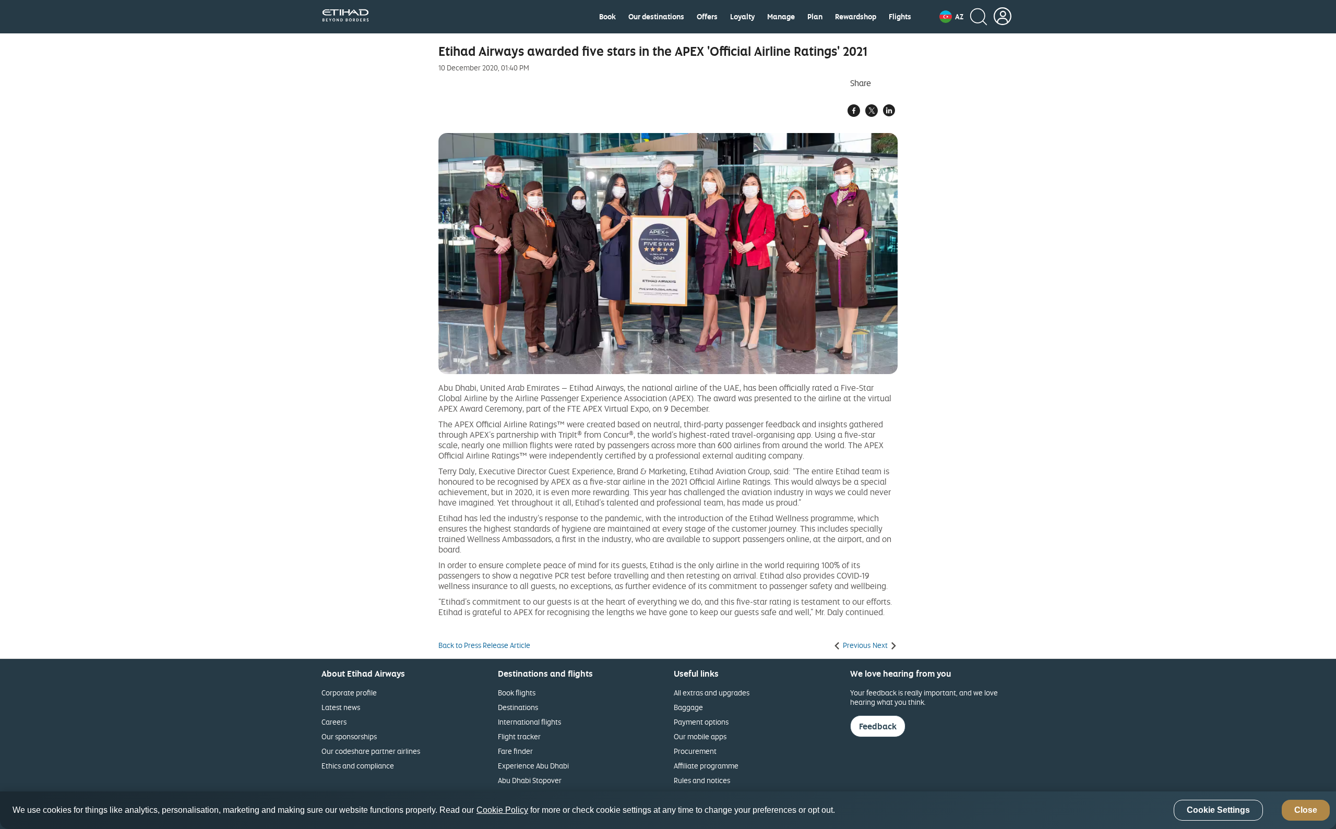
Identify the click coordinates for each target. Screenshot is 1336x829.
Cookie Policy (502, 810)
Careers (334, 722)
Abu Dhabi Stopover (530, 780)
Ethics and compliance (357, 766)
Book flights (516, 693)
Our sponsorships (349, 736)
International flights (529, 722)
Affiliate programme (706, 766)
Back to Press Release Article (484, 645)
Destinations (518, 707)
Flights (900, 16)
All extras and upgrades (711, 693)
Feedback (878, 726)
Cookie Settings (1218, 810)
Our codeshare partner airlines (370, 751)
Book (607, 16)
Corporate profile (349, 693)
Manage (781, 16)
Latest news (340, 707)
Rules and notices (702, 780)
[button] (951, 16)
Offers (707, 16)
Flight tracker (519, 736)
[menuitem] (607, 16)
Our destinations (656, 16)
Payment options (701, 722)
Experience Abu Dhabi (533, 766)
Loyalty (742, 16)
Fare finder (515, 751)
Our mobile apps (700, 736)
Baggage (688, 707)
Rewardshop (855, 16)
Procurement (695, 751)
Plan (814, 16)
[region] (668, 810)
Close (1305, 810)
